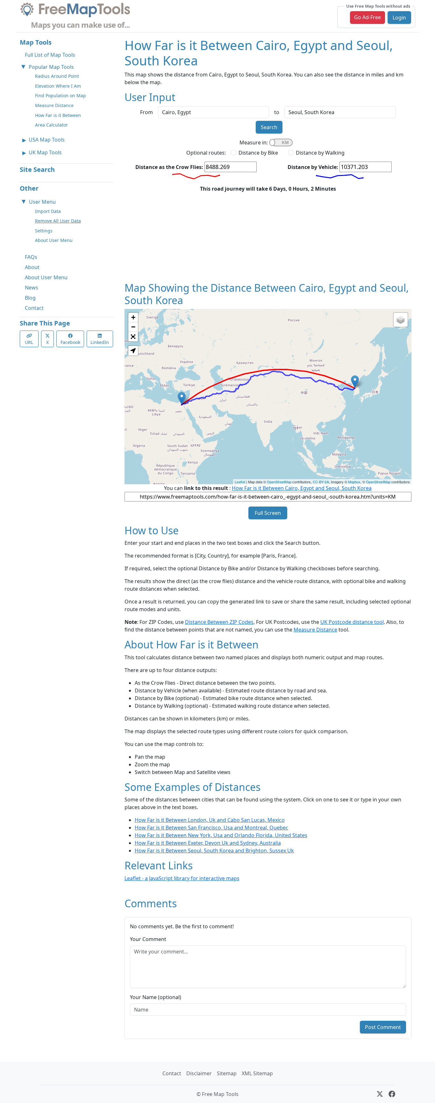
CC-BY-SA (321, 481)
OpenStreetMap (279, 481)
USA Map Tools (47, 139)
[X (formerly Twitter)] (379, 1094)
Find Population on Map (60, 95)
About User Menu (54, 240)
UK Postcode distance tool (352, 621)
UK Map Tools (45, 152)
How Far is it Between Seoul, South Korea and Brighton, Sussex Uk (214, 850)
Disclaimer (199, 1073)
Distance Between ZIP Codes (219, 621)
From (146, 112)
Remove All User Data (58, 221)
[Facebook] (392, 1094)
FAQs (31, 256)
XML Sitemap (257, 1073)
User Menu (42, 201)
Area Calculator (51, 125)
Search (269, 127)
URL (29, 342)
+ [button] (133, 317)
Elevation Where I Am (58, 86)
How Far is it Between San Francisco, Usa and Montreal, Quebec (211, 827)
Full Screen (267, 512)
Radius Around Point (57, 76)
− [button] (133, 327)
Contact (34, 307)
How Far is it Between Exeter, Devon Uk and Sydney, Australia (208, 842)
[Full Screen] (133, 336)
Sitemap (227, 1073)
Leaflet (240, 481)
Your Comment (148, 939)
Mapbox (354, 481)
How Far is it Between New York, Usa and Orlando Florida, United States (221, 835)
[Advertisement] (268, 237)
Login (399, 17)
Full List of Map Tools (50, 54)
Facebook (70, 342)
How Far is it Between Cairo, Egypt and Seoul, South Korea (302, 488)
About (32, 267)
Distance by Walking (320, 152)
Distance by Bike (258, 152)
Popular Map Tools (51, 66)
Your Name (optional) (155, 997)
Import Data (48, 211)
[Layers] (401, 320)
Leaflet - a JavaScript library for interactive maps (182, 878)
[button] (133, 350)
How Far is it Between (58, 115)
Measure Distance (54, 105)
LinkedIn (99, 342)
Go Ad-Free (367, 17)
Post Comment (383, 1027)
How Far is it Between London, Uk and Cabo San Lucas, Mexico (210, 819)
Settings (44, 231)
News (31, 287)
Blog (30, 297)
